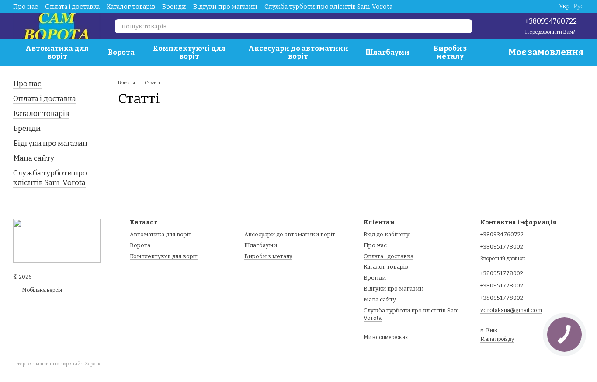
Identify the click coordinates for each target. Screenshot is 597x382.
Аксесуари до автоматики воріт (298, 52)
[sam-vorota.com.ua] (57, 240)
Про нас (25, 7)
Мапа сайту (33, 158)
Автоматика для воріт (57, 52)
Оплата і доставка (72, 7)
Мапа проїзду (497, 339)
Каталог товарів (131, 7)
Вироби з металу (450, 52)
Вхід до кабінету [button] (387, 234)
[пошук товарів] (465, 26)
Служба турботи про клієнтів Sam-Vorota (328, 7)
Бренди (174, 7)
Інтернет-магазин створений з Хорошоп (58, 364)
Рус (578, 7)
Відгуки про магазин (225, 7)
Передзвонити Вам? (550, 32)
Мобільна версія (41, 290)
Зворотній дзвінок (502, 259)
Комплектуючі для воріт (189, 52)
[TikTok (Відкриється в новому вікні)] (491, 26)
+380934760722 (551, 21)
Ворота (121, 52)
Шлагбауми (387, 52)
